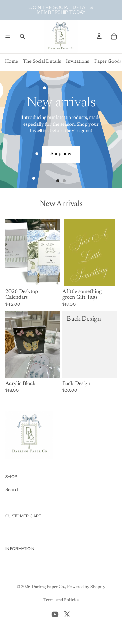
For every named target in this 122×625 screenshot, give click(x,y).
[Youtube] (55, 614)
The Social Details (42, 61)
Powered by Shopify (86, 587)
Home (11, 61)
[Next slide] (111, 129)
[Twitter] (67, 614)
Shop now (61, 154)
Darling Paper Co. (48, 587)
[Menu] (8, 36)
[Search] (22, 36)
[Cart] (113, 36)
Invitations (77, 61)
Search (12, 490)
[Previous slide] (11, 129)
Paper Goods (108, 61)
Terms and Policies (61, 600)
